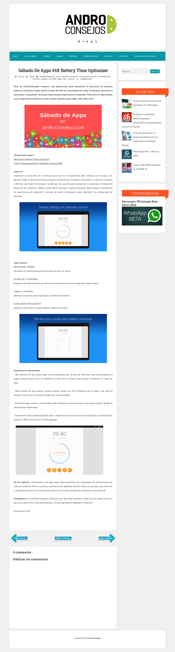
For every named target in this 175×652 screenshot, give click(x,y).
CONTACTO (123, 56)
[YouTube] (92, 41)
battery (74, 76)
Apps (58, 76)
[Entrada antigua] (106, 542)
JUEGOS (46, 56)
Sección (52, 79)
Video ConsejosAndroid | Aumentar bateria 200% (38, 163)
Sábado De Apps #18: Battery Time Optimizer (63, 70)
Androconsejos (47, 76)
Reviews (73, 56)
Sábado (44, 79)
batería (65, 76)
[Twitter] (87, 41)
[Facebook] (83, 41)
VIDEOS (59, 56)
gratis (94, 76)
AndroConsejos (94, 638)
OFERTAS (108, 56)
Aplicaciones (30, 56)
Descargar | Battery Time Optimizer (31, 159)
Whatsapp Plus (91, 56)
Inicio (15, 56)
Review (36, 79)
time (59, 79)
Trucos (71, 79)
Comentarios (86, 79)
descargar (84, 76)
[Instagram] (79, 41)
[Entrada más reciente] (19, 542)
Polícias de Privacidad (144, 56)
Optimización (104, 76)
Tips (65, 79)
